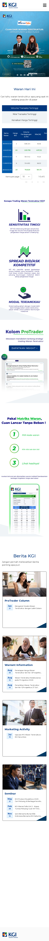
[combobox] (26, 176)
